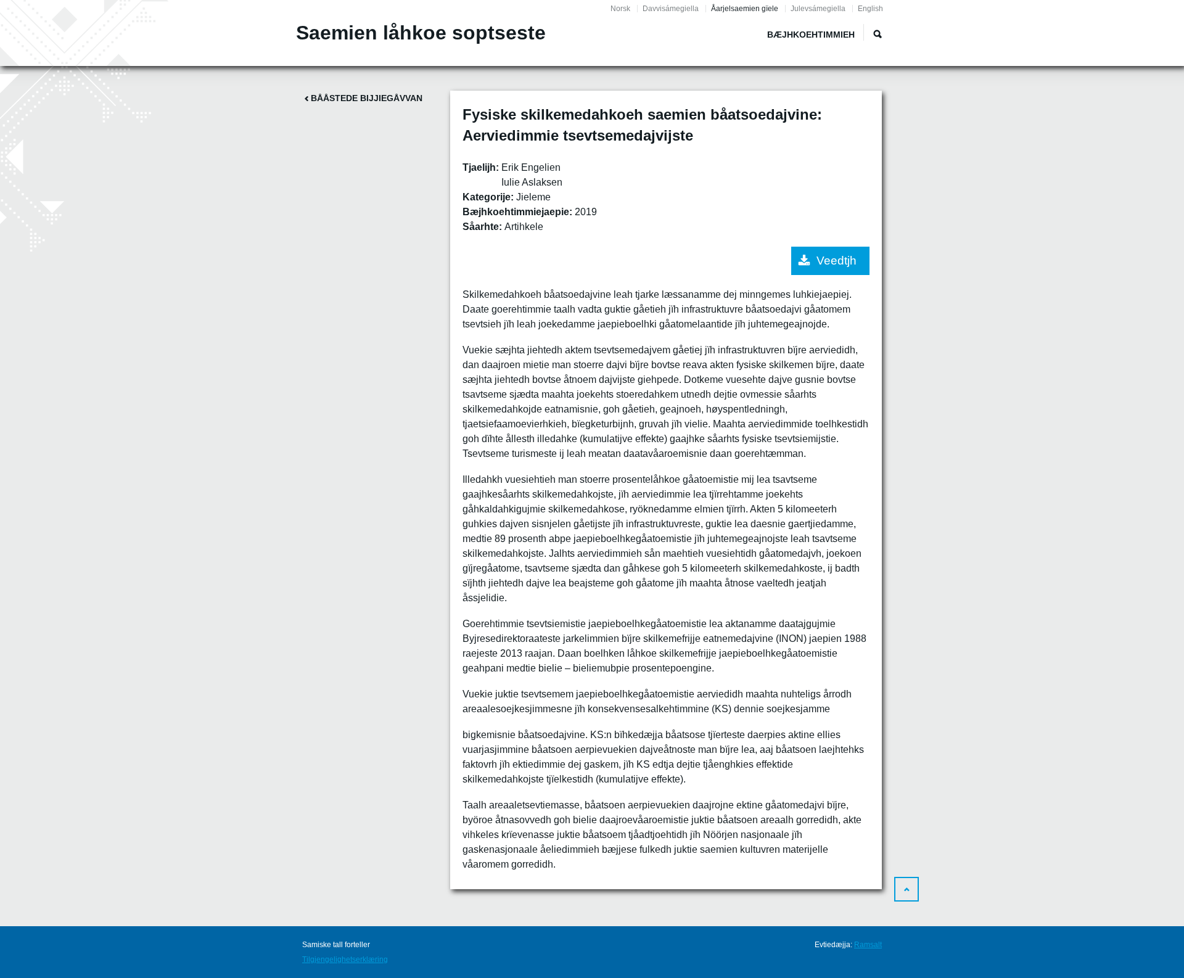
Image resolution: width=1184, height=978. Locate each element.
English (870, 8)
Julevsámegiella (818, 8)
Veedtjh (836, 260)
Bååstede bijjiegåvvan (366, 98)
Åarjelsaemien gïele (744, 8)
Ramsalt (868, 944)
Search (877, 34)
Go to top (906, 889)
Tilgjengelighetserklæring (345, 959)
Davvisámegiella (671, 8)
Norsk (620, 8)
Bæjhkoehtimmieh (811, 34)
